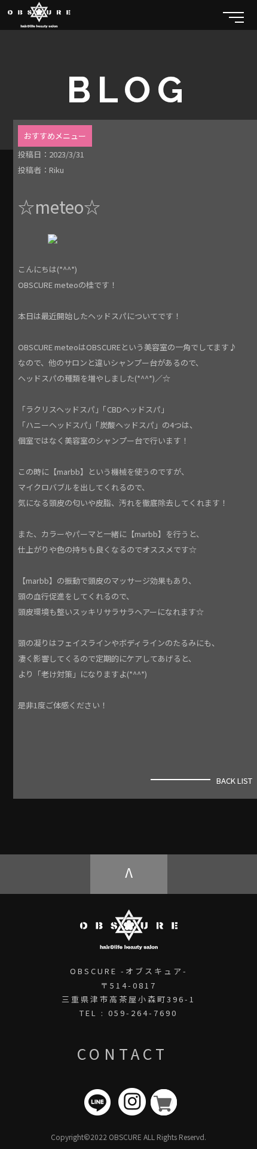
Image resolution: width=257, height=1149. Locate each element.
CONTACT (122, 1053)
